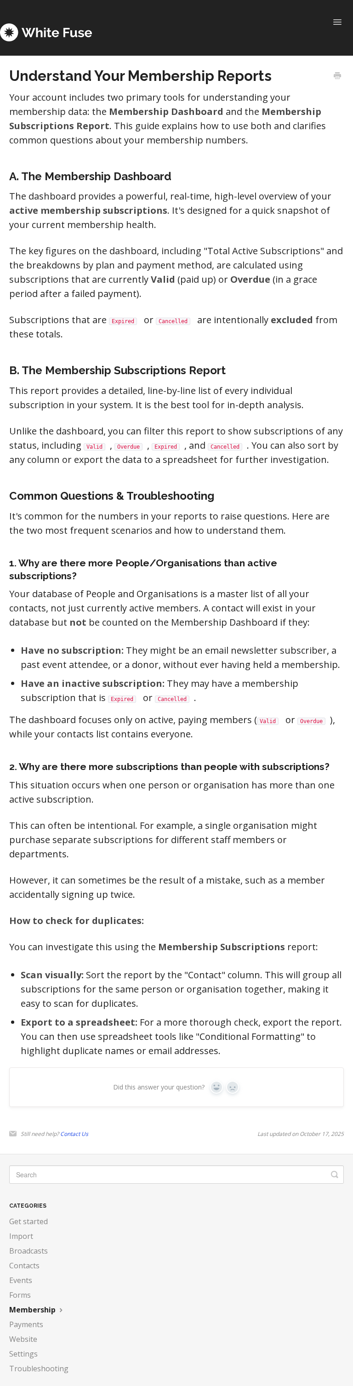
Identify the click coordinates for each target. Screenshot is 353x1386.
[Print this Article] (337, 76)
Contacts (24, 1266)
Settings (23, 1354)
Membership (33, 1310)
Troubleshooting (38, 1368)
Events (20, 1280)
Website (23, 1339)
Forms (20, 1295)
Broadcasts (28, 1251)
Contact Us (74, 1134)
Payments (26, 1324)
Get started (28, 1221)
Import (21, 1236)
